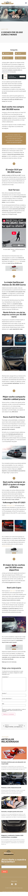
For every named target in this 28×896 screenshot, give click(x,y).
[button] (26, 3)
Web (3, 703)
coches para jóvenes (7, 546)
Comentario (5, 676)
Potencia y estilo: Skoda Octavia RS (11, 787)
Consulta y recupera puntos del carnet (12, 811)
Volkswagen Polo (10, 505)
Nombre (4, 693)
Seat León (12, 590)
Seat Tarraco (17, 261)
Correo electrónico (7, 698)
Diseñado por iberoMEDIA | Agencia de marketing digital (14, 891)
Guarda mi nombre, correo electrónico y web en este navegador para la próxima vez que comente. (14, 710)
